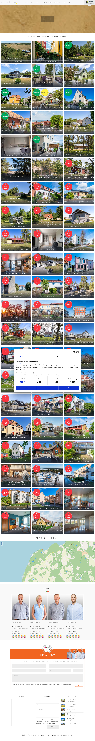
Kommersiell (47, 36)
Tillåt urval (47, 388)
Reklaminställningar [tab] (56, 356)
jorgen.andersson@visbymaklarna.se (57, 628)
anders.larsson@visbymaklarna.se (21, 628)
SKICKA (79, 685)
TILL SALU (27, 2)
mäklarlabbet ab (58, 738)
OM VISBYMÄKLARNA (46, 2)
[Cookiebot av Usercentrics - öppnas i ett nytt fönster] (72, 352)
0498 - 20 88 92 (18, 626)
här (13, 686)
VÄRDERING (57, 2)
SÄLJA (32, 2)
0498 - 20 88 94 (72, 626)
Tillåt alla (69, 388)
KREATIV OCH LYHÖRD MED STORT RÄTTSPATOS (56, 605)
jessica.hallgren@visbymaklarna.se (39, 628)
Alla (31, 36)
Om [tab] (72, 356)
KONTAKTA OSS (66, 2)
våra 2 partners (23, 364)
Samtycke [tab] (22, 356)
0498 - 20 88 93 (36, 626)
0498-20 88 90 (46, 735)
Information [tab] (39, 356)
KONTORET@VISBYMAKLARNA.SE (63, 735)
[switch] (39, 382)
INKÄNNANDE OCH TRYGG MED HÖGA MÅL (38, 605)
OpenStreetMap (87, 577)
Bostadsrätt (38, 36)
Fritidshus (64, 36)
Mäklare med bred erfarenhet (75, 606)
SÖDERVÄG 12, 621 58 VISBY (31, 735)
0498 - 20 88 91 (54, 626)
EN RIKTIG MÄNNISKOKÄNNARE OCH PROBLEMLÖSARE (20, 606)
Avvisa (26, 388)
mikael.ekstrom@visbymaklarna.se (75, 628)
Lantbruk (56, 36)
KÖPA (37, 2)
